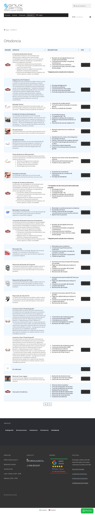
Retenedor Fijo (17, 249)
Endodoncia (34, 430)
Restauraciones (21, 430)
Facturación (22, 15)
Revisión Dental (18, 130)
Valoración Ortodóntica (20, 392)
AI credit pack (17, 369)
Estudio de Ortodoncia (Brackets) (23, 182)
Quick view (86, 65)
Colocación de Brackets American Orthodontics (27, 220)
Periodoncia (44, 430)
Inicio (7, 30)
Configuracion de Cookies (80, 483)
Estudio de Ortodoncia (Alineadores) (24, 114)
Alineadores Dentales (19, 174)
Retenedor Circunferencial (21, 210)
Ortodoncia (55, 430)
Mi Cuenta (7, 15)
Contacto (14, 15)
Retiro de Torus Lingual (20, 376)
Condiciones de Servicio (79, 474)
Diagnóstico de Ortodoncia (21, 80)
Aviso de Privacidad (78, 469)
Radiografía (9, 430)
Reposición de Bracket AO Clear (22, 280)
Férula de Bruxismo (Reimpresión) (23, 154)
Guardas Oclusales (18, 140)
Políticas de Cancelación (80, 478)
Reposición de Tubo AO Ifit (21, 296)
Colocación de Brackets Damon (22, 54)
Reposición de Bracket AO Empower (24, 264)
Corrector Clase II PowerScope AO (23, 309)
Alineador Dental (18, 104)
